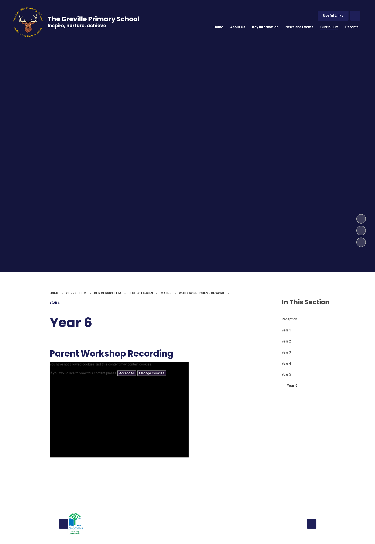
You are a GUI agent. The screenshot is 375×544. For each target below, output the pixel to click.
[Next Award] (311, 524)
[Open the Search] (355, 16)
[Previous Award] (63, 524)
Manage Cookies (151, 373)
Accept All (127, 373)
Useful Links (333, 15)
